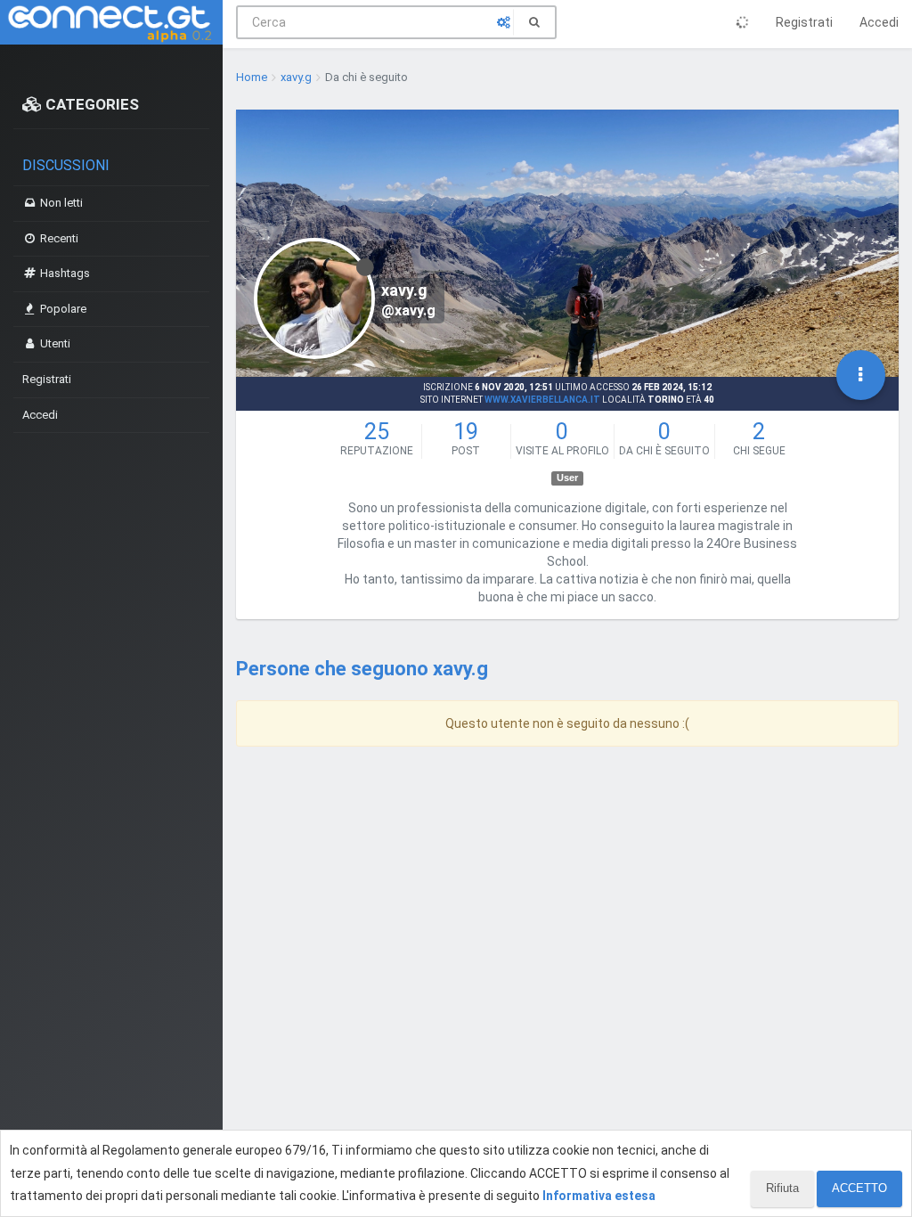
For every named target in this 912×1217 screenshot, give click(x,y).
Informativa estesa (599, 1195)
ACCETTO (859, 1188)
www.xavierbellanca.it (542, 399)
